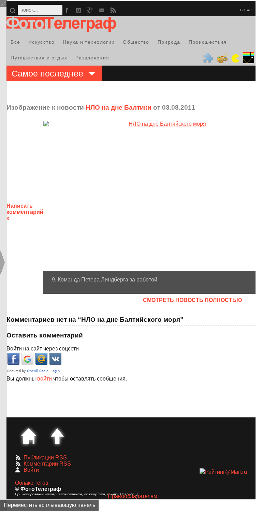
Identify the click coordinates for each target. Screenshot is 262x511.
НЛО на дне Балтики (118, 107)
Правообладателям (132, 496)
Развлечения (92, 57)
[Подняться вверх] (57, 436)
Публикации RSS (45, 457)
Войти (31, 470)
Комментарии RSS (47, 464)
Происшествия (208, 42)
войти (44, 379)
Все (15, 42)
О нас (246, 10)
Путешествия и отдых (39, 57)
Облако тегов (31, 483)
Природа (169, 42)
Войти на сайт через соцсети (42, 348)
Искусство (41, 42)
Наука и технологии (89, 42)
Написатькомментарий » (24, 212)
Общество (136, 42)
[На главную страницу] (28, 436)
